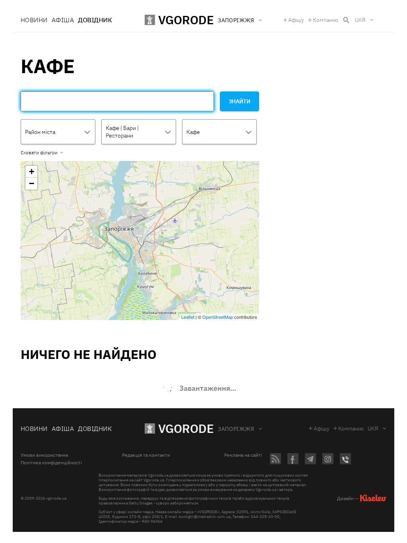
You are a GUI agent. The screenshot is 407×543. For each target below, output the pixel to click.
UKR (360, 20)
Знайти (239, 101)
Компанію (325, 20)
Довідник (95, 20)
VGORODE (186, 428)
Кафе (193, 132)
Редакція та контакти (146, 455)
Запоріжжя (236, 429)
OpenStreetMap (217, 317)
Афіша (63, 20)
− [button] (31, 183)
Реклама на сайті (243, 455)
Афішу (296, 20)
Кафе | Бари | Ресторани (122, 131)
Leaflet (187, 317)
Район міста (40, 132)
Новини (34, 20)
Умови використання (44, 455)
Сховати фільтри (39, 152)
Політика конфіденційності (51, 462)
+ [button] (31, 171)
